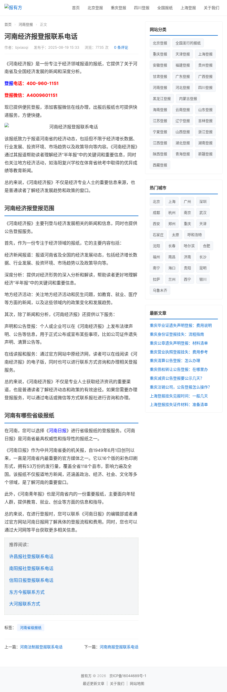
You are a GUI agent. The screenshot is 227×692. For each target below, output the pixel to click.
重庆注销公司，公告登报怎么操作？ (181, 387)
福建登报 (183, 65)
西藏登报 (160, 165)
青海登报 (183, 154)
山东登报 (205, 109)
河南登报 (26, 24)
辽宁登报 (183, 120)
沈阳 (156, 245)
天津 (203, 223)
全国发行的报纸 (188, 43)
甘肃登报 (160, 76)
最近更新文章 (93, 683)
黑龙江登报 (162, 98)
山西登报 (183, 131)
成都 (156, 212)
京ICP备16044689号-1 (127, 675)
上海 (172, 201)
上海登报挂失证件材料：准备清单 (179, 404)
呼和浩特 (194, 234)
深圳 (203, 201)
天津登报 (183, 54)
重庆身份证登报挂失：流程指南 (177, 334)
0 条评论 (121, 47)
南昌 (172, 257)
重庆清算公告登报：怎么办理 (175, 360)
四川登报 (141, 7)
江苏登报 (160, 120)
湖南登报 (205, 143)
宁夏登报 (160, 131)
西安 (156, 223)
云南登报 (183, 109)
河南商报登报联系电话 (119, 646)
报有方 (86, 675)
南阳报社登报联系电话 (31, 568)
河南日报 (57, 430)
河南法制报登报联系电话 (41, 646)
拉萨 (156, 279)
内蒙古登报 (188, 98)
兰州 (172, 279)
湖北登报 (183, 143)
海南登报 (160, 109)
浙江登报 (205, 131)
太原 (175, 234)
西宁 (187, 279)
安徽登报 (160, 65)
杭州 (172, 212)
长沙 (203, 257)
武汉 (203, 212)
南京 (187, 212)
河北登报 (183, 87)
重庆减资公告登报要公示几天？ (177, 378)
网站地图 (137, 683)
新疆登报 (205, 154)
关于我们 (211, 7)
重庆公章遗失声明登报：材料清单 (179, 343)
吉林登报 (205, 120)
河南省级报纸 (31, 627)
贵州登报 (205, 65)
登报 (8, 83)
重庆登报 (118, 7)
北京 (156, 201)
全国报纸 (165, 7)
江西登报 (160, 143)
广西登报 (205, 76)
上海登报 (188, 7)
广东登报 (183, 76)
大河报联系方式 (24, 604)
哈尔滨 (189, 245)
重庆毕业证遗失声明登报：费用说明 (181, 325)
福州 (156, 257)
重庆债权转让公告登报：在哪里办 (179, 369)
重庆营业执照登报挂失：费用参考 (179, 351)
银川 (203, 279)
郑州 (172, 223)
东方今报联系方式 (27, 592)
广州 (187, 201)
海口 (172, 268)
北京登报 (95, 7)
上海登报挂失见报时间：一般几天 (179, 395)
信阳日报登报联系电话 (31, 580)
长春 (172, 245)
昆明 (203, 268)
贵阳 (187, 268)
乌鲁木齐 (160, 290)
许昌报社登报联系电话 (31, 556)
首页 (76, 7)
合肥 (206, 245)
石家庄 (158, 234)
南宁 (156, 268)
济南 (187, 257)
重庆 (187, 223)
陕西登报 (160, 154)
